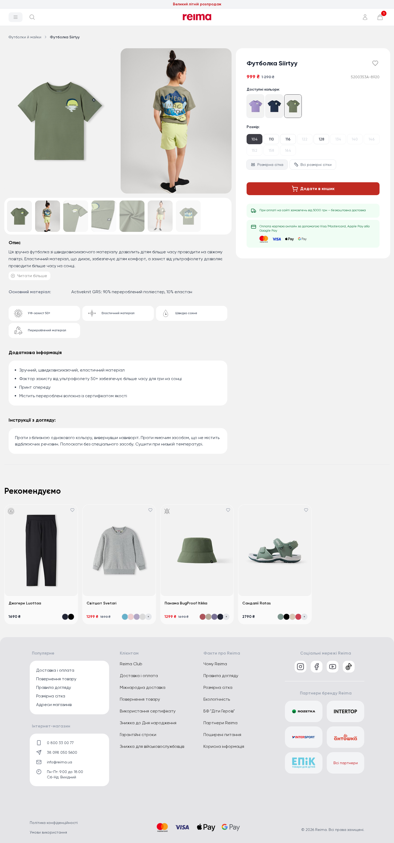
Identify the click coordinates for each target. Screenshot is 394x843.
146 (372, 139)
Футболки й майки (25, 37)
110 (271, 139)
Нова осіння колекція (197, 7)
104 (254, 139)
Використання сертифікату (148, 711)
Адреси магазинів (54, 704)
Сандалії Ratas (256, 603)
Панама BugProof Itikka (186, 603)
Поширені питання (222, 734)
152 (254, 150)
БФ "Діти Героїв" (219, 711)
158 (271, 150)
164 (288, 150)
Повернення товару (56, 678)
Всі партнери (345, 763)
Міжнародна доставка (142, 687)
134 (338, 139)
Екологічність (216, 699)
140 (355, 139)
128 (321, 139)
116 (288, 139)
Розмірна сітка (270, 164)
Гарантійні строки (138, 734)
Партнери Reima (220, 722)
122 (304, 139)
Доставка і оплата (55, 670)
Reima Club (131, 663)
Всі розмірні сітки (316, 164)
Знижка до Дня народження (148, 722)
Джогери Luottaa (25, 603)
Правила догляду (53, 687)
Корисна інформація (223, 746)
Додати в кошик (317, 188)
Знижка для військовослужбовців (152, 746)
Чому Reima (215, 663)
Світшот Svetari (101, 603)
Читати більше (32, 275)
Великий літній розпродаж (197, 4)
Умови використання (48, 832)
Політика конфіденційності (54, 822)
